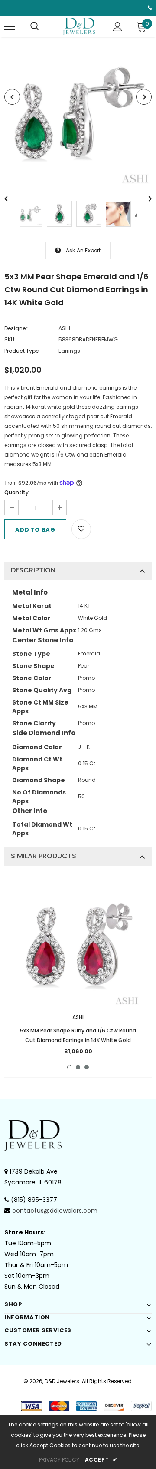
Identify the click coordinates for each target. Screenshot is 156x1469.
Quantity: (17, 492)
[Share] (100, 528)
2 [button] (78, 1067)
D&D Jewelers (62, 1381)
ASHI (64, 328)
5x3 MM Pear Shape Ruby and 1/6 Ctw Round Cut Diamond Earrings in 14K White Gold (78, 1035)
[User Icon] (117, 26)
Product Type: (22, 350)
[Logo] (79, 26)
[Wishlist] (81, 529)
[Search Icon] (34, 26)
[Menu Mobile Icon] (9, 26)
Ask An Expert (83, 250)
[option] (78, 112)
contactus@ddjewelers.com (55, 1210)
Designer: (16, 328)
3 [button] (86, 1067)
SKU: (10, 339)
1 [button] (69, 1067)
